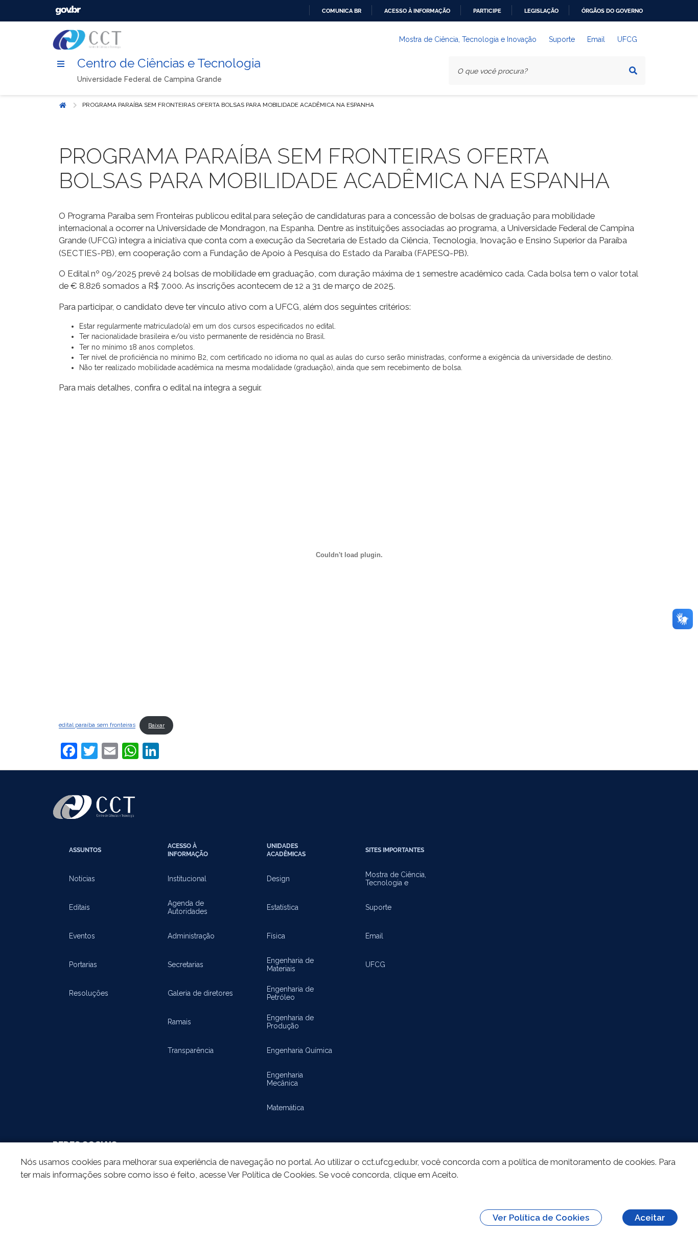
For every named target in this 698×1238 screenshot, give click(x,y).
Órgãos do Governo (612, 10)
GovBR (68, 10)
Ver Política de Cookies (541, 1217)
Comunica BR (341, 10)
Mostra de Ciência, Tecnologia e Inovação (468, 39)
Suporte (562, 39)
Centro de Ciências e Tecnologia (169, 63)
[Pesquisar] (633, 70)
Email (596, 39)
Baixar (156, 725)
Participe (487, 10)
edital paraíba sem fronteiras (97, 725)
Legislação (541, 10)
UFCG (627, 39)
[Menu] (61, 64)
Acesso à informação (417, 10)
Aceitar (650, 1217)
